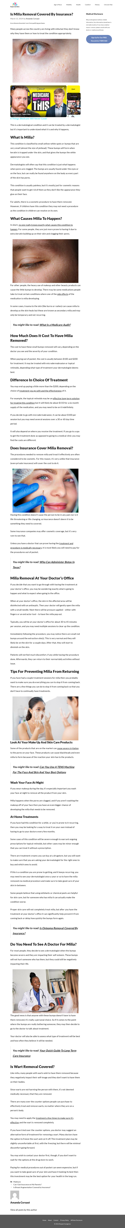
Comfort (88, 4)
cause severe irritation (68, 748)
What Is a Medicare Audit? (55, 324)
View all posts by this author (23, 1209)
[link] (13, 88)
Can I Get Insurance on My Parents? (27, 1184)
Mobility (69, 4)
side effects (62, 294)
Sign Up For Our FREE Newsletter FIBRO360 (99, 39)
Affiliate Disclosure (76, 1220)
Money (97, 4)
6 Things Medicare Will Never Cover (30, 89)
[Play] (74, 104)
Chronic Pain (108, 4)
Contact (56, 1220)
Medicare (17, 1182)
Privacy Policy (64, 1220)
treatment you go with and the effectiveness (40, 390)
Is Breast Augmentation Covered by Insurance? (32, 1187)
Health (78, 4)
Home (44, 1220)
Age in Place (58, 4)
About (50, 1220)
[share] (63, 88)
